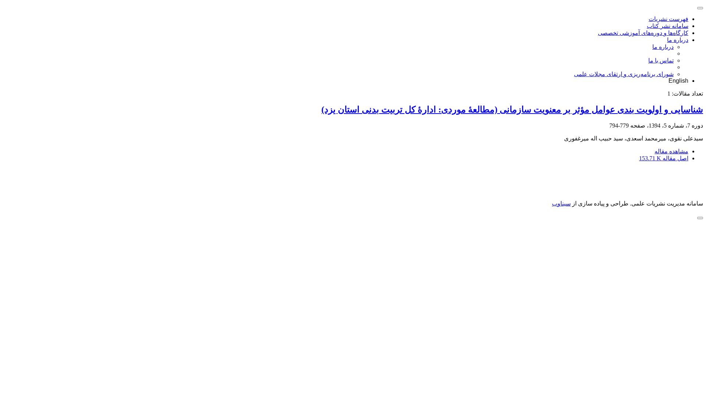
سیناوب (561, 203)
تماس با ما (661, 60)
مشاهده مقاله (671, 151)
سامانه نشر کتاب (667, 26)
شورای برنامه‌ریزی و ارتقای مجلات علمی (624, 74)
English (678, 81)
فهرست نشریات (668, 19)
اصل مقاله (663, 158)
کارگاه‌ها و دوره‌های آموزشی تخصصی (643, 33)
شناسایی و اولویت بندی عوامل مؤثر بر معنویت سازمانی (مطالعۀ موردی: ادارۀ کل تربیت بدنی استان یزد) (512, 109)
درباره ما (677, 40)
